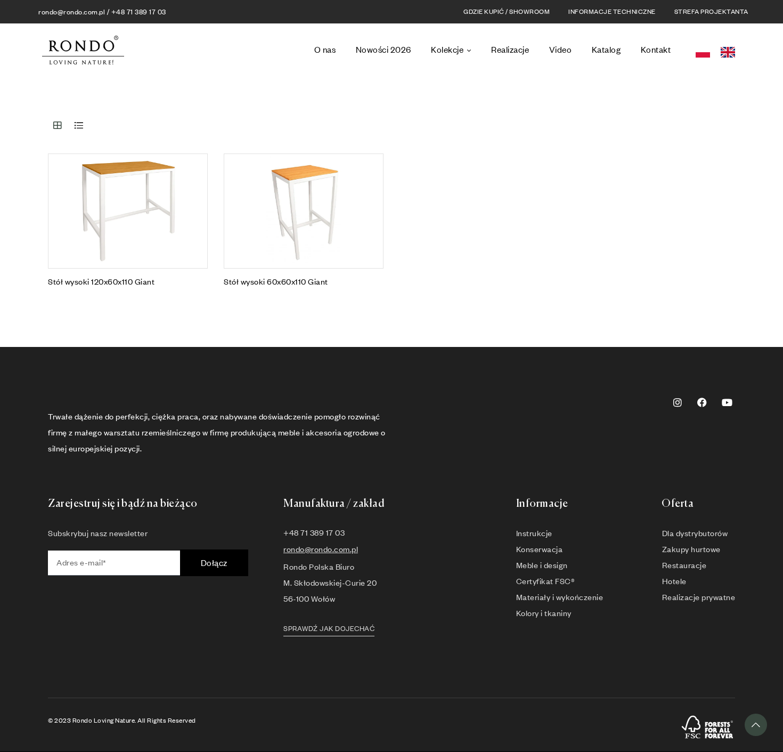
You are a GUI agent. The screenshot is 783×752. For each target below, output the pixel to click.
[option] (730, 52)
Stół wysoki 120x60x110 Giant (101, 281)
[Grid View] (58, 125)
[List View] (79, 125)
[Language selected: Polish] (719, 50)
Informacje (542, 504)
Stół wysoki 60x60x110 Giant (276, 281)
